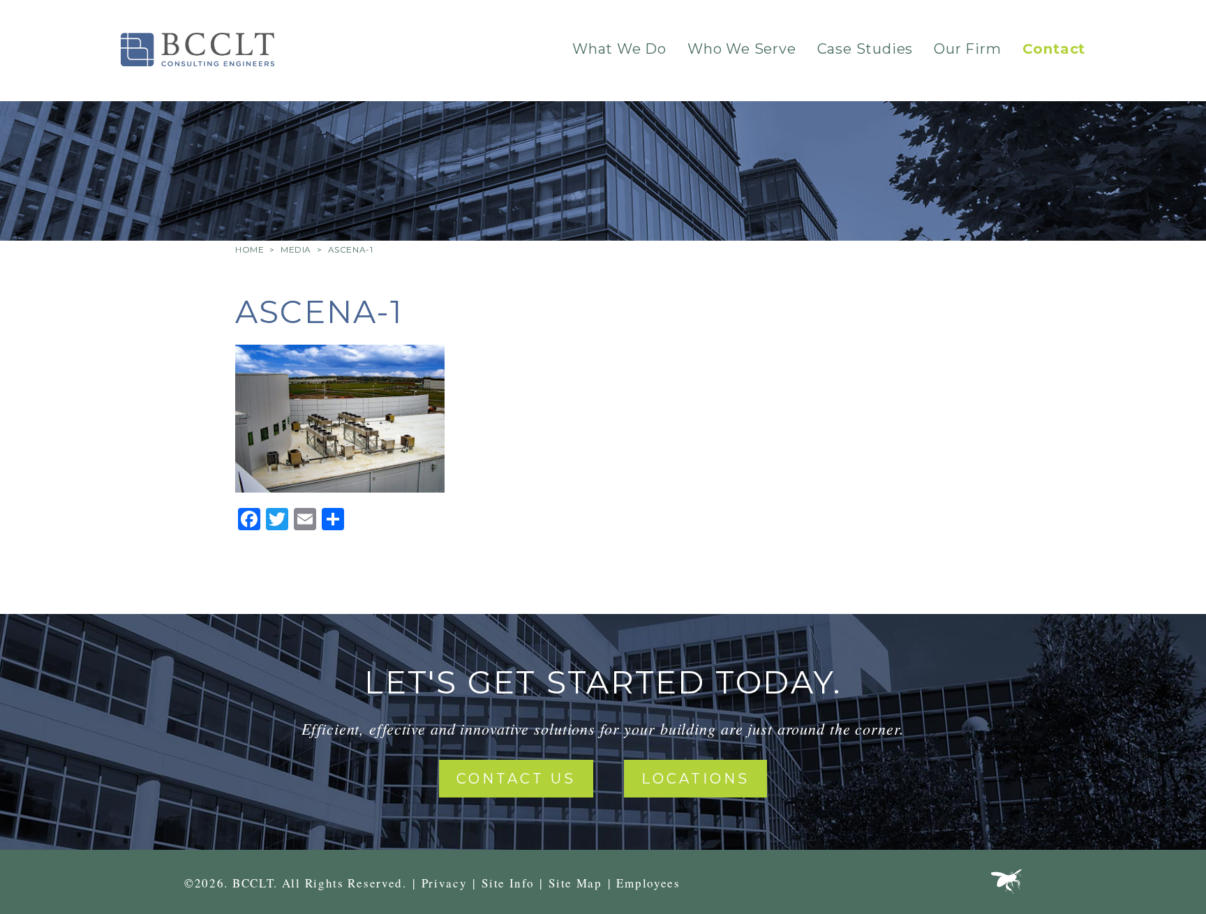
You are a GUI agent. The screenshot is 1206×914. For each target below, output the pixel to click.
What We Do (619, 48)
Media (296, 249)
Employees (648, 883)
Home (249, 249)
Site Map (575, 883)
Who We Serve (741, 48)
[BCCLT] (197, 49)
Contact (1054, 48)
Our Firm (967, 48)
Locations (695, 778)
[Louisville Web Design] (1006, 884)
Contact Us (516, 778)
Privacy (445, 883)
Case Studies (865, 48)
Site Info (508, 883)
